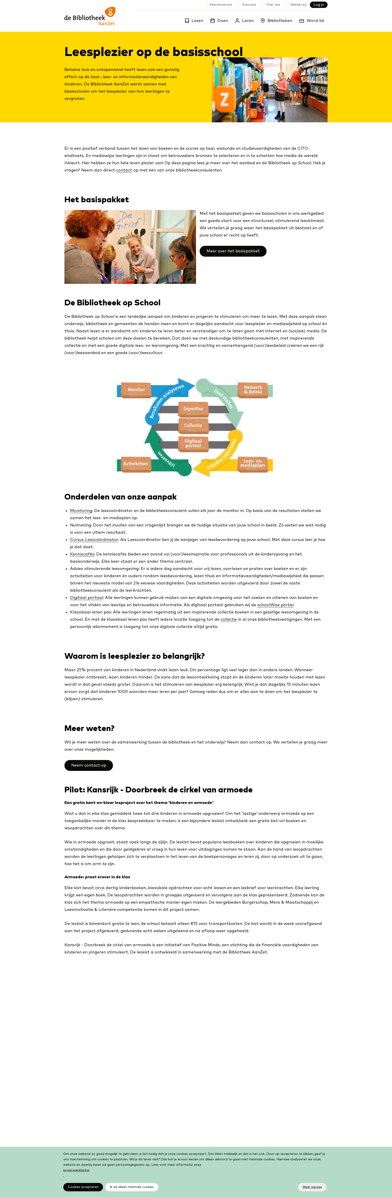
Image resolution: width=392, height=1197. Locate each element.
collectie (228, 620)
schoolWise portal (275, 605)
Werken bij (298, 4)
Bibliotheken (279, 21)
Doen (222, 21)
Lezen (197, 21)
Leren (248, 21)
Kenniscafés (82, 554)
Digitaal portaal (86, 598)
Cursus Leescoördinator (94, 540)
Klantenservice (221, 4)
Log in (319, 5)
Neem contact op (88, 765)
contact (124, 170)
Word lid (315, 21)
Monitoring (81, 511)
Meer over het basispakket (233, 251)
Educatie (249, 4)
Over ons (273, 4)
